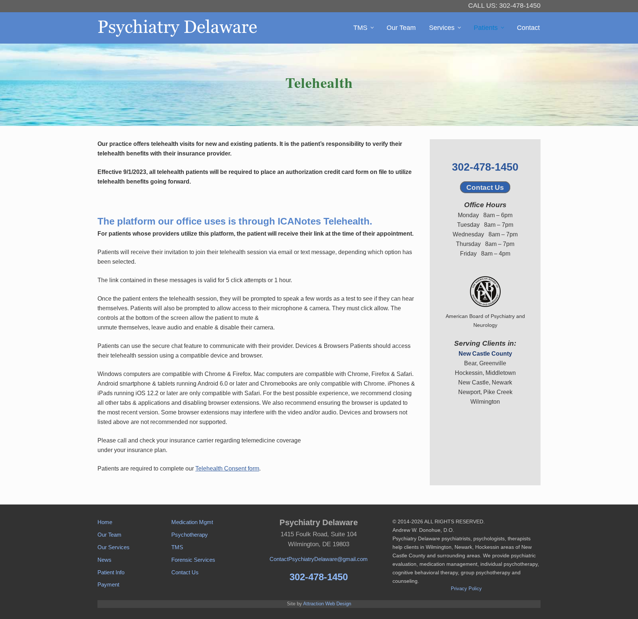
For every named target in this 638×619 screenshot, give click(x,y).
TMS (177, 547)
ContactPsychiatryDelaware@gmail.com (319, 559)
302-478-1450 (485, 167)
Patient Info (110, 572)
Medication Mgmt (192, 522)
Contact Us (485, 187)
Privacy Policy (466, 588)
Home (104, 522)
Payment (108, 584)
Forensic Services (193, 560)
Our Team (109, 534)
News (104, 560)
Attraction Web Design (327, 603)
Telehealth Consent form (227, 468)
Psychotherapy (189, 534)
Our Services (113, 547)
